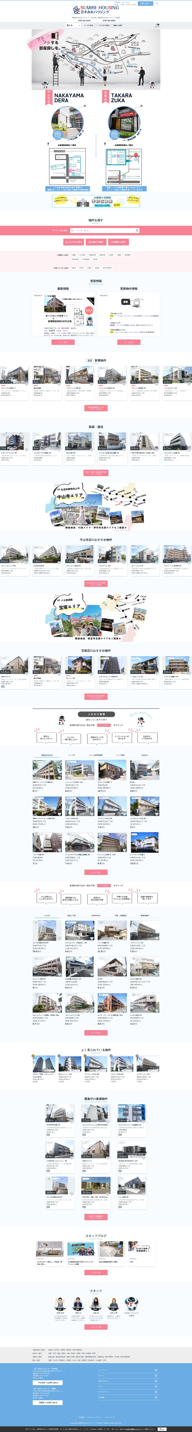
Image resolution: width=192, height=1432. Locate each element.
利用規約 (82, 1417)
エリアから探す (75, 242)
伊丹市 (81, 268)
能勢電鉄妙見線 (90, 1357)
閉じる (162, 1429)
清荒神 (84, 1360)
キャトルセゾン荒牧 (136, 332)
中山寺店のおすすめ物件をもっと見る (96, 584)
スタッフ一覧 (96, 1327)
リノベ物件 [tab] (120, 755)
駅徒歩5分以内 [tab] (47, 755)
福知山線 (51, 1357)
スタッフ (101, 1375)
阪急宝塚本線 (61, 1357)
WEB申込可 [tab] (96, 915)
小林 (68, 1353)
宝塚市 (73, 268)
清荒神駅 (127, 255)
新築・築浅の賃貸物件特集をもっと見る (96, 473)
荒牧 (63, 1353)
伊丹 (104, 1360)
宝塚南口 (62, 1360)
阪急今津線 (71, 1357)
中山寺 (55, 1360)
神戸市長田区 (107, 268)
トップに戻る (89, 25)
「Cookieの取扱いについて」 (133, 1429)
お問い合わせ (145, 3)
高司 (83, 1353)
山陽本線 (100, 1357)
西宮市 (97, 268)
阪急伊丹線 (80, 1357)
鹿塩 (59, 1353)
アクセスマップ (103, 1392)
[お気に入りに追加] (26, 384)
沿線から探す (98, 242)
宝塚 (49, 1360)
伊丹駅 (95, 259)
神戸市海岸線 (125, 1357)
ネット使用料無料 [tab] (96, 755)
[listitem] (47, 383)
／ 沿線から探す (116, 25)
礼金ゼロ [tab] (145, 755)
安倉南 (88, 1353)
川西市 (89, 268)
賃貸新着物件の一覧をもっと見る (96, 408)
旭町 (79, 1353)
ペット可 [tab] (71, 755)
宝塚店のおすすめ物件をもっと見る (96, 697)
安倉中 (73, 1353)
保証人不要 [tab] (71, 915)
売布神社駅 (75, 259)
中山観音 (99, 1360)
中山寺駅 (82, 255)
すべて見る (96, 872)
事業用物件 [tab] (145, 915)
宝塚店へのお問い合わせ (48, 1402)
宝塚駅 (73, 255)
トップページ (103, 1370)
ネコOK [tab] (47, 915)
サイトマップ (110, 1417)
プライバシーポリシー (95, 1417)
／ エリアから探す (102, 25)
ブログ (100, 1386)
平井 (54, 1353)
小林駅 (119, 255)
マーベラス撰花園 (122, 325)
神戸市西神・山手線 (112, 1357)
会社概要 (101, 1397)
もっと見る (63, 342)
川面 (50, 1353)
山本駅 (111, 255)
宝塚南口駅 (92, 255)
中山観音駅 (85, 259)
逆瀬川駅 (102, 255)
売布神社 (91, 1360)
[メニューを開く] (157, 3)
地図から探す (120, 242)
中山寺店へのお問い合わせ (48, 1383)
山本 (74, 1360)
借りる (70, 25)
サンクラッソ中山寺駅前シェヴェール (137, 316)
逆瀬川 (69, 1360)
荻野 (93, 1353)
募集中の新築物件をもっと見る (96, 1217)
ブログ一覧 (96, 1273)
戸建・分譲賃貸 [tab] (120, 915)
